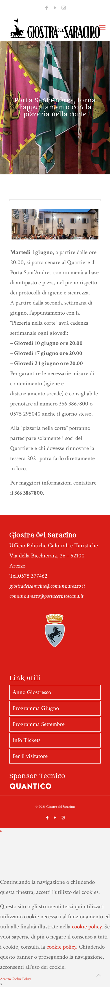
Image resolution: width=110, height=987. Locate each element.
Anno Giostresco (31, 692)
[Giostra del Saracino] (55, 28)
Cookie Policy (21, 979)
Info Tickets (26, 740)
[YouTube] (54, 8)
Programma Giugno (35, 708)
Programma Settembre (38, 724)
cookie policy (87, 926)
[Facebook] (46, 8)
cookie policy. (62, 947)
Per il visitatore (30, 756)
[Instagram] (63, 8)
